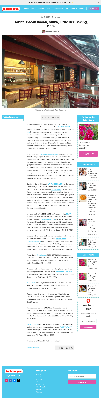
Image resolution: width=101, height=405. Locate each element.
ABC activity (31, 283)
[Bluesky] (14, 380)
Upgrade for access (88, 153)
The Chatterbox (33, 348)
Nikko (69, 401)
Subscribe (93, 8)
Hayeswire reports (48, 219)
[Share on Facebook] (43, 118)
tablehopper (39, 401)
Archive (41, 9)
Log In (82, 8)
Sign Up (39, 392)
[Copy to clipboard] (58, 118)
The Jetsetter (70, 9)
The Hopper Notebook (54, 9)
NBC (28, 132)
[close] (98, 2)
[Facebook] (10, 380)
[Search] (76, 8)
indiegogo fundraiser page (49, 154)
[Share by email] (53, 118)
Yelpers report (32, 324)
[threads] (18, 380)
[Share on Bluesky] (48, 118)
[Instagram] (6, 380)
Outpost (61, 401)
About (33, 9)
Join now (82, 382)
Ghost (55, 401)
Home (26, 9)
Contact (39, 389)
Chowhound (41, 255)
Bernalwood (56, 189)
